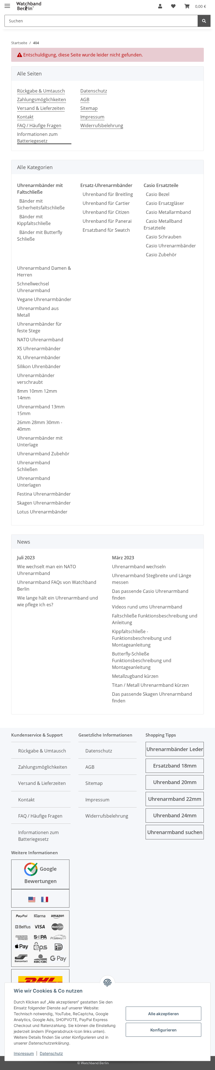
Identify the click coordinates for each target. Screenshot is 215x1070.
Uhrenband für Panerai (106, 221)
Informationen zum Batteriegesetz (37, 137)
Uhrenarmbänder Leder (174, 749)
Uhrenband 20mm (175, 782)
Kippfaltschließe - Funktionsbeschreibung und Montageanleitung (141, 638)
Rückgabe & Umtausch (41, 91)
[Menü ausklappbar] (7, 3)
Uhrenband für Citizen (104, 212)
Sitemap (89, 108)
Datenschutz (51, 1053)
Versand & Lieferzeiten (41, 108)
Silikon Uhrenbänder (39, 366)
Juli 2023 (26, 558)
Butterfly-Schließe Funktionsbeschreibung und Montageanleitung (141, 660)
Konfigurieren (163, 1030)
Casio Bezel (156, 194)
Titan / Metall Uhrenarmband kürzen (150, 685)
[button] (160, 6)
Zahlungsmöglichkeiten (41, 99)
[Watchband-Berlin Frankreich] (46, 899)
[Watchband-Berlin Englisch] (33, 899)
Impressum (24, 1053)
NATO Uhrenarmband (40, 340)
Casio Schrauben (162, 237)
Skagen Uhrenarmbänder (44, 503)
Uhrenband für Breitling (106, 194)
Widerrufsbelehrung (101, 125)
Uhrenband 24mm (175, 815)
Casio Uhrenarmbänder (170, 246)
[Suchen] (204, 21)
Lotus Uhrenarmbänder (42, 512)
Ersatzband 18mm (175, 765)
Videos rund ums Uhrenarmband (147, 607)
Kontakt (25, 117)
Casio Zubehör (160, 255)
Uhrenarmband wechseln (139, 567)
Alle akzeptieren (163, 1013)
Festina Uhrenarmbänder (44, 494)
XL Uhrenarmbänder (38, 357)
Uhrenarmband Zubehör (43, 454)
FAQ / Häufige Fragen (39, 125)
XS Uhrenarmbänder (39, 348)
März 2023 (123, 558)
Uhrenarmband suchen (174, 832)
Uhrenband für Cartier (105, 203)
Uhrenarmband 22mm (174, 799)
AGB (84, 99)
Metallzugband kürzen (135, 676)
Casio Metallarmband (167, 212)
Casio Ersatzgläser (164, 203)
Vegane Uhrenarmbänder (44, 299)
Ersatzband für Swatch (105, 230)
